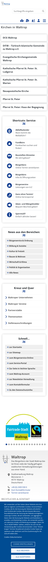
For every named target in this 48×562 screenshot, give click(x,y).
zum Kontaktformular (19, 384)
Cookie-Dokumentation (13, 537)
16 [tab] (45, 444)
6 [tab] (19, 444)
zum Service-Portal (18, 363)
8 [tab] (24, 444)
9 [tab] (27, 444)
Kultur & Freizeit (16, 251)
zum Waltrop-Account (19, 374)
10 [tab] (29, 444)
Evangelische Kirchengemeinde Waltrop (20, 58)
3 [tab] (11, 444)
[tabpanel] (24, 427)
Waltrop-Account (38, 21)
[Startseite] (6, 3)
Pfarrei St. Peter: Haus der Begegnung (23, 107)
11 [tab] (32, 444)
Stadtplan (21, 21)
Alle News (13, 272)
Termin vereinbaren (20, 493)
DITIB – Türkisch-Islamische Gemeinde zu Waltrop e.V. (23, 47)
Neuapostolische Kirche (16, 91)
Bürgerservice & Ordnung (21, 240)
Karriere (33, 21)
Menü (44, 20)
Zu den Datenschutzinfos (21, 390)
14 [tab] (40, 444)
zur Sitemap (14, 352)
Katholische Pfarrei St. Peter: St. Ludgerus (20, 70)
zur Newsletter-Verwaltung (21, 379)
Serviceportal (27, 21)
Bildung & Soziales (17, 246)
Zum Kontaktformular (20, 490)
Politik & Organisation (19, 267)
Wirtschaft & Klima (18, 262)
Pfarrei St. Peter (11, 99)
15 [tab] (42, 444)
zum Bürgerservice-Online (21, 358)
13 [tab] (37, 444)
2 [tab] (9, 444)
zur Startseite (15, 347)
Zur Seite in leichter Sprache (22, 368)
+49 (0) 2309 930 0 (19, 487)
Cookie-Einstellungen (23, 544)
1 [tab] (6, 444)
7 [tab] (22, 444)
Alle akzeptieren (23, 557)
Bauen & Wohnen (17, 256)
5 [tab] (16, 444)
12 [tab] (34, 444)
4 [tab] (14, 444)
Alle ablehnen (23, 550)
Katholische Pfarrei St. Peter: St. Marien (20, 81)
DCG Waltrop (10, 37)
